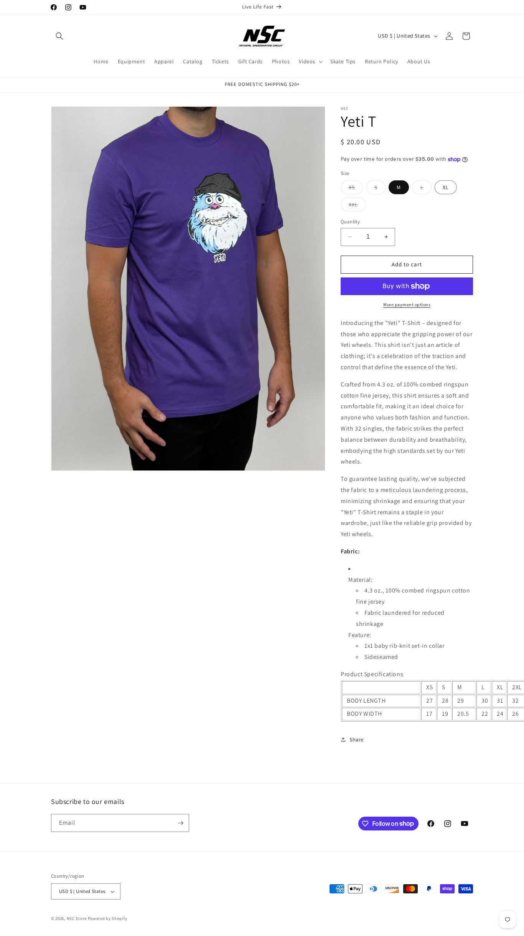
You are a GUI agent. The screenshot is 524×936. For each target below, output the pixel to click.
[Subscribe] (180, 823)
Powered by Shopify (107, 918)
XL (446, 187)
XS (356, 188)
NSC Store (77, 918)
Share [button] (356, 739)
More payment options (406, 304)
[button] (59, 36)
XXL (357, 206)
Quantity (350, 221)
